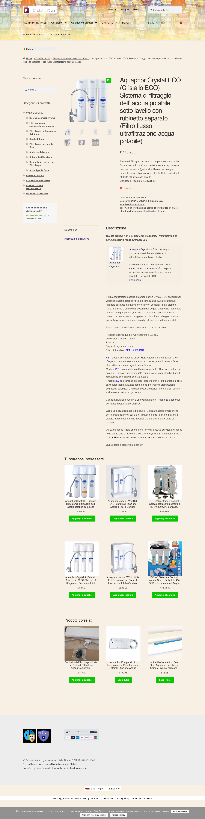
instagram (125, 9)
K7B (127, 207)
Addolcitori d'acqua (39, 152)
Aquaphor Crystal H (139, 249)
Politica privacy (118, 815)
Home (29, 58)
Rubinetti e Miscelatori (41, 157)
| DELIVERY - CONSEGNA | (101, 798)
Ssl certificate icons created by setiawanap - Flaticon (50, 764)
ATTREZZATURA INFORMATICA (34, 187)
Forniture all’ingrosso (34, 34)
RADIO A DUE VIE (35, 175)
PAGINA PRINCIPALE (35, 22)
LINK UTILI (107, 22)
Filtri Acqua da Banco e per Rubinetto (43, 132)
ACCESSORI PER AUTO (38, 180)
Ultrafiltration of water (154, 211)
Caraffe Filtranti (37, 138)
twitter (136, 9)
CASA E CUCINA (42, 58)
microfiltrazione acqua (141, 207)
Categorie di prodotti (82, 22)
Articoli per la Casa (39, 170)
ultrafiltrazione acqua (131, 211)
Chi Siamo (57, 22)
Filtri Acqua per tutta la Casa (41, 146)
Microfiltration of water (165, 207)
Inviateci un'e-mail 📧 (36, 215)
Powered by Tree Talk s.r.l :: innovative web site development (55, 768)
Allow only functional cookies (94, 815)
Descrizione (70, 230)
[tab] (81, 230)
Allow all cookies (180, 811)
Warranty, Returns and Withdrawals (69, 798)
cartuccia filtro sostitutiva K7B (145, 268)
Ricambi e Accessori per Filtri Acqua (41, 164)
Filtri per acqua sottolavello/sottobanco (71, 58)
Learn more (135, 280)
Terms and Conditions (141, 798)
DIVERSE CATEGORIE (37, 193)
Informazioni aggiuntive (76, 238)
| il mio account (58, 34)
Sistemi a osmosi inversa (42, 117)
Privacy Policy (123, 798)
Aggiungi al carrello (82, 518)
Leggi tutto (123, 679)
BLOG (125, 22)
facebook (112, 9)
